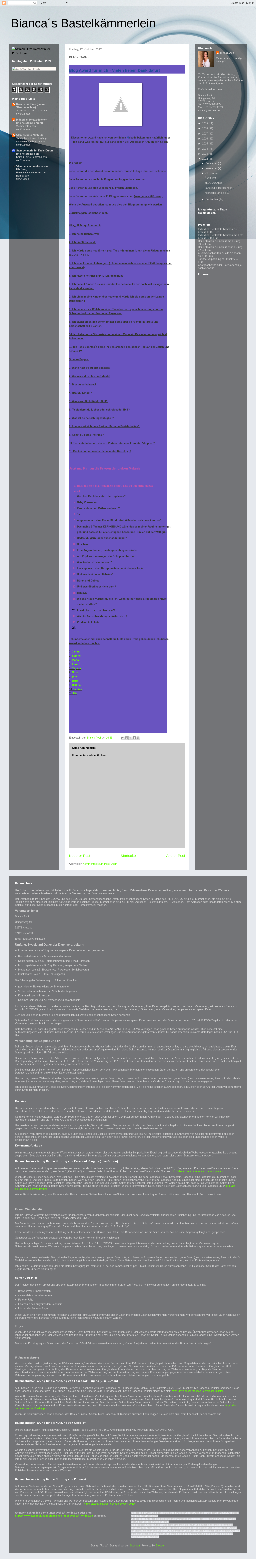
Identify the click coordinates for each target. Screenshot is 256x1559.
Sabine (76, 655)
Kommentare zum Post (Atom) (100, 863)
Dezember (211, 163)
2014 (205, 148)
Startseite (128, 856)
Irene (75, 664)
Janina (76, 651)
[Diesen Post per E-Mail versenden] (123, 738)
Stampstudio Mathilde (29, 135)
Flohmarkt (210, 177)
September (212, 199)
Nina (75, 672)
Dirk (74, 676)
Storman (135, 1545)
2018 (205, 128)
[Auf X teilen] (130, 738)
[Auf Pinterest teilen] (138, 738)
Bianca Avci (227, 52)
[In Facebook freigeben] (134, 738)
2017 (205, 133)
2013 (205, 153)
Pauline (77, 689)
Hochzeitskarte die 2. (216, 192)
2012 (205, 158)
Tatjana (76, 668)
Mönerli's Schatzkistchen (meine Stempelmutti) (31, 121)
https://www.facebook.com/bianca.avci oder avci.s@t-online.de (54, 1515)
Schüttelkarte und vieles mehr (32, 110)
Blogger (160, 1545)
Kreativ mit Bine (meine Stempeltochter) (30, 106)
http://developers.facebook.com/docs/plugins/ (198, 1171)
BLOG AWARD (213, 182)
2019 (205, 123)
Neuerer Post (79, 856)
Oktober (210, 173)
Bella (75, 680)
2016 (205, 138)
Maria (75, 659)
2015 (205, 143)
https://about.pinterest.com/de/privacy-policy (110, 1503)
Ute (75, 693)
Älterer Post (175, 856)
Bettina (76, 685)
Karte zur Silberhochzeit (218, 187)
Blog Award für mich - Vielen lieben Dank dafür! (114, 70)
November (211, 168)
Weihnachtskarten (26, 126)
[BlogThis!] (127, 738)
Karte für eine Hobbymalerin (31, 157)
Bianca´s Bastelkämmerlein (83, 23)
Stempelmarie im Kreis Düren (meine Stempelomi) (34, 152)
